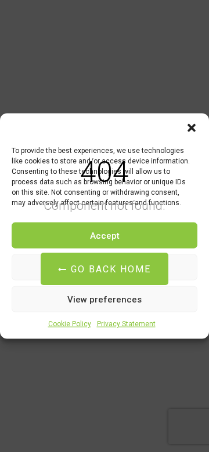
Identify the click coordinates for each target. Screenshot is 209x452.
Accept (105, 235)
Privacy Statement (126, 324)
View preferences (104, 299)
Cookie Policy (69, 324)
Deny (105, 267)
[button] (191, 128)
